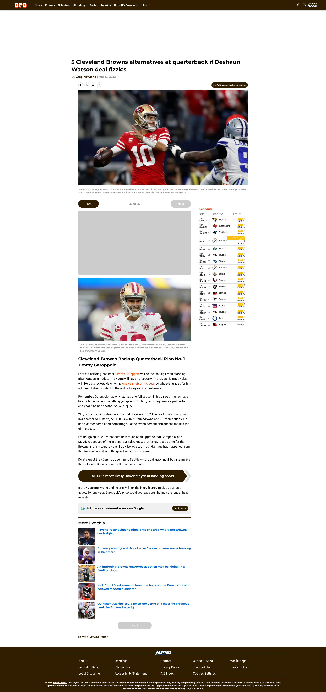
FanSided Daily (88, 667)
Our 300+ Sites (203, 661)
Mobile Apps (237, 661)
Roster (94, 5)
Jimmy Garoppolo (127, 374)
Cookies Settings (204, 673)
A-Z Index (167, 673)
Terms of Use (202, 667)
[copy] (99, 84)
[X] (304, 4)
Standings (79, 5)
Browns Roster (98, 636)
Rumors (50, 5)
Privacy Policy (170, 667)
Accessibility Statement (131, 673)
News (38, 5)
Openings (121, 661)
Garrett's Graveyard (126, 5)
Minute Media (60, 682)
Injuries (106, 5)
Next (181, 204)
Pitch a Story (123, 667)
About (82, 661)
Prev (88, 204)
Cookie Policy (238, 667)
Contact (166, 661)
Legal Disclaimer (89, 673)
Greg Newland (86, 77)
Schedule (64, 5)
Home (82, 636)
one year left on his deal (138, 383)
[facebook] (298, 4)
